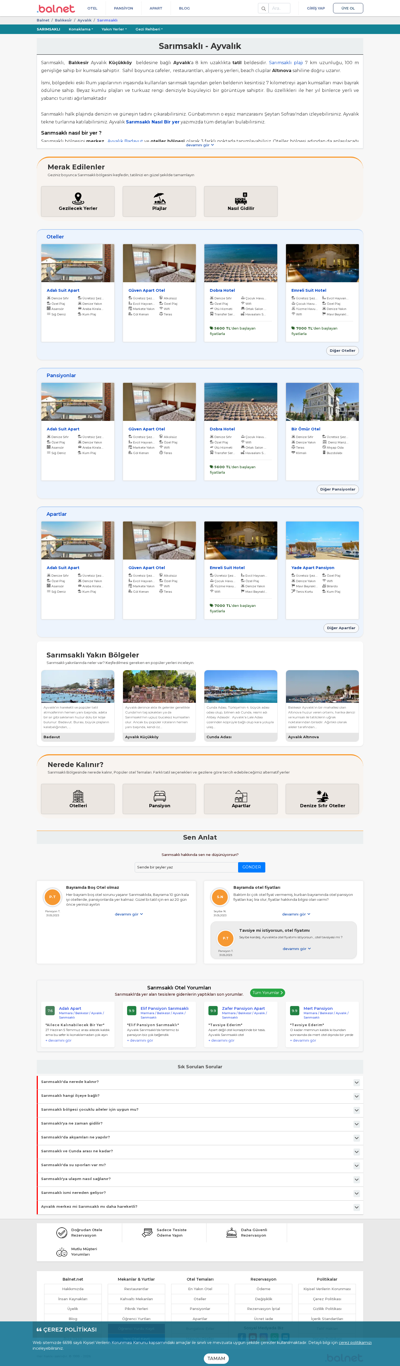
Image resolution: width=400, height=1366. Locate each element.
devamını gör (198, 145)
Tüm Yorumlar (266, 992)
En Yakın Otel (200, 1289)
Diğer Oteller (342, 350)
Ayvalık (84, 20)
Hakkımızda (73, 1289)
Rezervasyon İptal (263, 1308)
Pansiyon (123, 8)
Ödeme (263, 1289)
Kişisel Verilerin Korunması (327, 1289)
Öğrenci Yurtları (136, 1319)
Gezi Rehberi (148, 29)
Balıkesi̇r (63, 20)
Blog (184, 8)
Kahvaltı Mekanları (136, 1299)
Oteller (200, 1299)
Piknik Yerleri (136, 1308)
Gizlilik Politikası (327, 1308)
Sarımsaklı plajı (286, 62)
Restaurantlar (136, 1289)
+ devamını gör (58, 1040)
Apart (156, 8)
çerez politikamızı (355, 1342)
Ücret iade (263, 1319)
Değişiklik (263, 1299)
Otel (92, 8)
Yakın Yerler (113, 29)
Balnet (43, 20)
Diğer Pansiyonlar (337, 489)
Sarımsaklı (48, 29)
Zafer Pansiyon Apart (243, 1008)
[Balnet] (56, 8)
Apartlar (200, 1319)
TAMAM (216, 1358)
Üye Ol (348, 8)
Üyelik (72, 1308)
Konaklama (80, 29)
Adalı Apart (70, 1008)
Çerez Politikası (327, 1299)
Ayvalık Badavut (125, 141)
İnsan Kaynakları (72, 1299)
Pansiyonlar (200, 1308)
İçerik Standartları (327, 1319)
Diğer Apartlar (341, 628)
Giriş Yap (316, 8)
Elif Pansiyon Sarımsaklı (165, 1008)
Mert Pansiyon (318, 1008)
